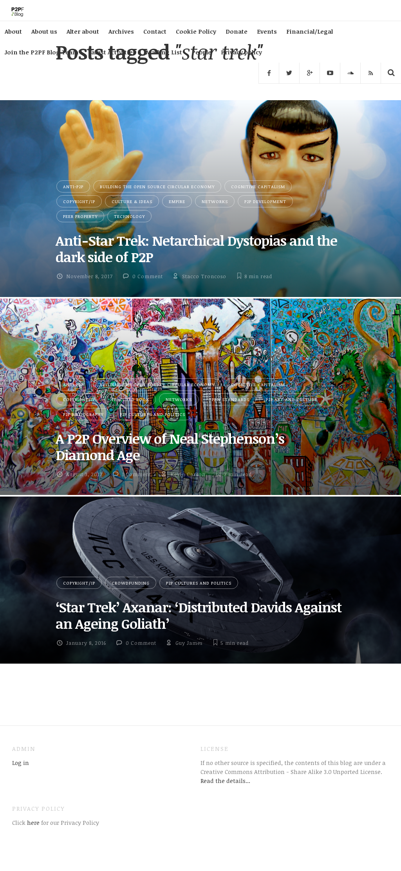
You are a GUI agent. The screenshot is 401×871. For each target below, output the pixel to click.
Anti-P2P (73, 186)
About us (44, 31)
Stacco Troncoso (204, 276)
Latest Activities (112, 52)
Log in (20, 763)
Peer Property (80, 216)
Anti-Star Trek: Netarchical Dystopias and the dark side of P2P (196, 248)
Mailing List (163, 52)
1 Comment (136, 474)
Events (267, 31)
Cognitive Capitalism (258, 186)
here (32, 822)
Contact (154, 31)
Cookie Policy (196, 31)
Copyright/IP (79, 201)
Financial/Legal (309, 31)
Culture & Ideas (132, 201)
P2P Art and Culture (291, 399)
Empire (177, 201)
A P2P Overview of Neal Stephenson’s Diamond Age (170, 446)
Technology (129, 216)
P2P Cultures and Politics (152, 414)
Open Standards (228, 399)
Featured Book (130, 399)
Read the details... (225, 781)
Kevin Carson (188, 474)
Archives (121, 31)
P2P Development (265, 201)
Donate (236, 31)
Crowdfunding (131, 583)
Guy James (188, 642)
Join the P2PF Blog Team (42, 52)
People (201, 52)
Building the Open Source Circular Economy (157, 186)
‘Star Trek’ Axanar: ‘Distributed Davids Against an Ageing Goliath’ (198, 615)
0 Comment (147, 276)
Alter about (83, 31)
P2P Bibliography (83, 414)
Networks (215, 201)
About (13, 31)
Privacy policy (241, 52)
